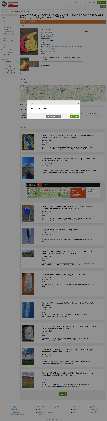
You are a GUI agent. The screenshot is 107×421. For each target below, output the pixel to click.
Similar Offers (74, 116)
